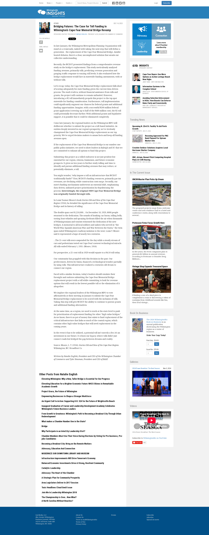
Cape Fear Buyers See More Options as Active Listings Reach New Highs (156, 77)
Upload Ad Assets (153, 520)
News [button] (49, 3)
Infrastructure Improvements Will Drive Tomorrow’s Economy (68, 458)
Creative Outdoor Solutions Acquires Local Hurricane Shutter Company (150, 149)
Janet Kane (146, 82)
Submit (104, 3)
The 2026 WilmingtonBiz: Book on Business (157, 320)
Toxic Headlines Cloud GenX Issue (57, 487)
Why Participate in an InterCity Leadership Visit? (63, 431)
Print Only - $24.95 (152, 340)
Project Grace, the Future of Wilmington (59, 391)
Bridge (44, 426)
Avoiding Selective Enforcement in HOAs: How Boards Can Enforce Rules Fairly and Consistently (157, 100)
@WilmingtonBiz (90, 520)
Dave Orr (145, 105)
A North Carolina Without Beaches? (57, 501)
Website (42, 34)
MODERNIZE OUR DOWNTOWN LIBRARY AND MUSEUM (65, 453)
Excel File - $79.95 (152, 349)
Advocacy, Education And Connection (58, 448)
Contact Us (79, 517)
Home (41, 3)
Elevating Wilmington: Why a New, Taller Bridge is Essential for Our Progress (76, 379)
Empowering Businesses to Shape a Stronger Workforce (66, 396)
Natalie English (81, 34)
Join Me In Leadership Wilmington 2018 (59, 492)
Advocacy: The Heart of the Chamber (58, 473)
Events (113, 515)
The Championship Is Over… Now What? (59, 497)
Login (156, 3)
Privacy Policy (81, 524)
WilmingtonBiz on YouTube (155, 438)
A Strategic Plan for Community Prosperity (61, 477)
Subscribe (150, 515)
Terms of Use (80, 522)
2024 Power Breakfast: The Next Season (146, 368)
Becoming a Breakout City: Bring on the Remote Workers (67, 443)
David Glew (146, 91)
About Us (79, 515)
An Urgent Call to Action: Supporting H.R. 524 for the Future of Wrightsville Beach (78, 401)
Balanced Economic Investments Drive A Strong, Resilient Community (73, 463)
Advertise (150, 517)
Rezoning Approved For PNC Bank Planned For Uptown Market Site (156, 138)
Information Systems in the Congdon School (154, 87)
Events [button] (68, 3)
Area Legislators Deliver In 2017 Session (60, 482)
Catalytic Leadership (51, 468)
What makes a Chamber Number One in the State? (64, 421)
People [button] (58, 3)
